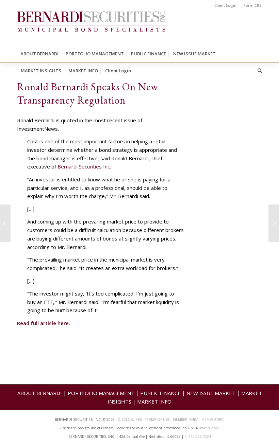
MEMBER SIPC (213, 419)
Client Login (225, 5)
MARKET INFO (154, 401)
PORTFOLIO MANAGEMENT (101, 393)
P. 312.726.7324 (197, 436)
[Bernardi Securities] (91, 28)
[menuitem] (225, 5)
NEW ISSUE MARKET (210, 393)
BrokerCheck (209, 428)
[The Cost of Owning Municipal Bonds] (5, 223)
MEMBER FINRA (186, 419)
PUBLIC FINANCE (160, 393)
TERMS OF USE (157, 419)
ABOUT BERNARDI (39, 393)
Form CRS (253, 5)
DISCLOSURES (130, 419)
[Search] (258, 70)
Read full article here (43, 323)
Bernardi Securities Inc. (84, 166)
